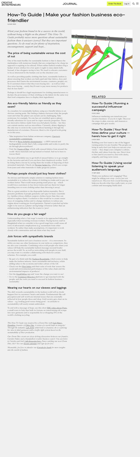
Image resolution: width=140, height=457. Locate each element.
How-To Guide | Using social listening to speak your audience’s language (112, 166)
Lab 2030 (30, 327)
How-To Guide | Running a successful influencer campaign (110, 106)
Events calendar (30, 343)
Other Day (29, 325)
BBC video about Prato (57, 308)
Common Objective (26, 277)
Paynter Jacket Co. (43, 165)
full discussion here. (33, 341)
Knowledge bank (44, 347)
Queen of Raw (23, 149)
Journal (70, 3)
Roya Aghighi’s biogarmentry (30, 141)
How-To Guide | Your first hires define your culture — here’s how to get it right (111, 133)
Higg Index (26, 266)
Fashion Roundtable (40, 259)
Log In (126, 4)
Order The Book (114, 4)
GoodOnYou (21, 274)
